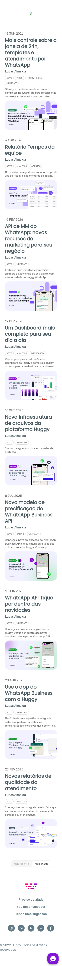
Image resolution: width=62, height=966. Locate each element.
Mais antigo (41, 863)
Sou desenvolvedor (31, 907)
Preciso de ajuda (31, 899)
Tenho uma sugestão (31, 914)
